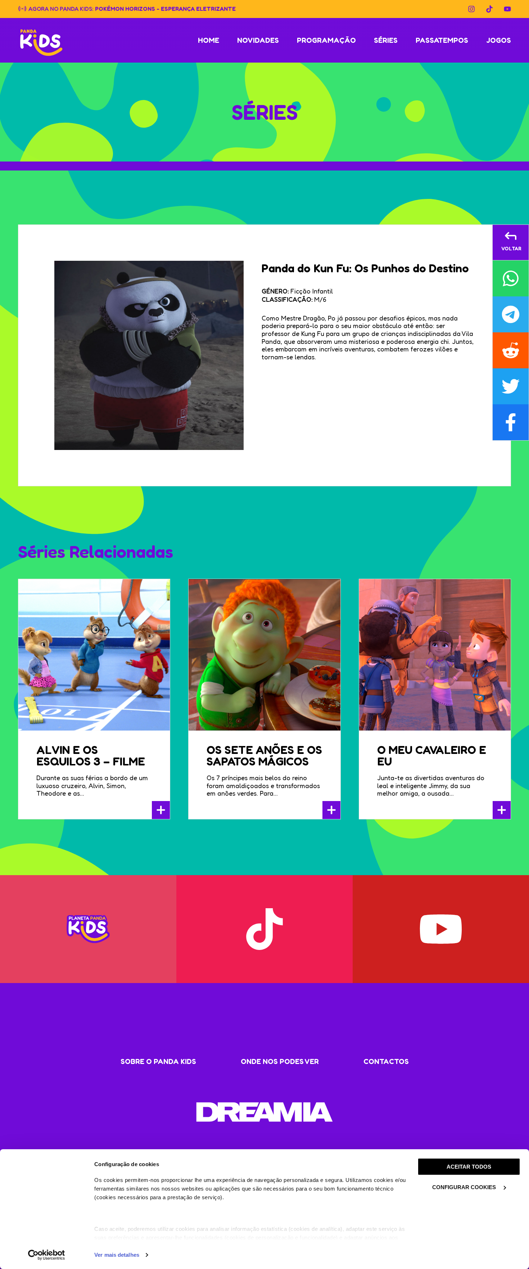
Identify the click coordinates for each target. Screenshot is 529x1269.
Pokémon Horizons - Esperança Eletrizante (165, 8)
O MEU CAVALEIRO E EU (431, 755)
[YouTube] (507, 9)
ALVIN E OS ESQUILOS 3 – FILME (90, 755)
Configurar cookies (464, 1187)
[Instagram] (471, 9)
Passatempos (442, 40)
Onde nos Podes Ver (280, 1061)
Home (208, 40)
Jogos (498, 40)
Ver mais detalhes (116, 1255)
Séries (386, 40)
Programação (326, 40)
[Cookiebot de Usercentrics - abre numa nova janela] (46, 1255)
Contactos (386, 1061)
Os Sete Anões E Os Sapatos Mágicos (264, 755)
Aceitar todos (469, 1167)
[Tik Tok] (489, 9)
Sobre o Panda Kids (158, 1061)
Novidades (258, 40)
